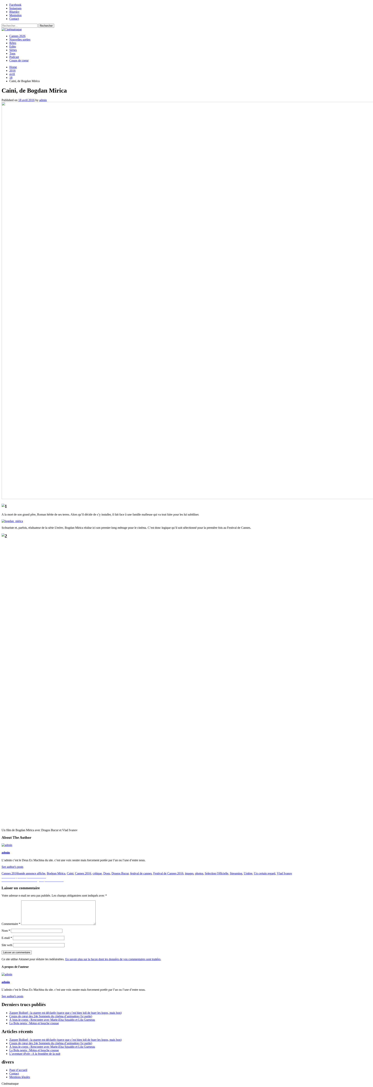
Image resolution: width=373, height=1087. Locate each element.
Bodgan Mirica (56, 873)
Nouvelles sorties (19, 39)
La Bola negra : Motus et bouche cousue (34, 1023)
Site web (7, 945)
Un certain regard (264, 873)
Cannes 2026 (17, 36)
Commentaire (11, 924)
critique (97, 873)
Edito (12, 46)
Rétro (12, 43)
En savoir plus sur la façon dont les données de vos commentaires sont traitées (112, 959)
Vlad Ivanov (284, 873)
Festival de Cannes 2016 (168, 873)
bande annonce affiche (31, 873)
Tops (12, 53)
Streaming (236, 873)
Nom (6, 930)
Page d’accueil (18, 1070)
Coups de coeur (19, 60)
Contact (14, 18)
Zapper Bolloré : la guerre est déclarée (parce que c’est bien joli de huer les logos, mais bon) (65, 1012)
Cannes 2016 (10, 873)
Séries (13, 50)
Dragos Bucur (120, 873)
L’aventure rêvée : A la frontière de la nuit (34, 1053)
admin (43, 100)
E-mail (7, 937)
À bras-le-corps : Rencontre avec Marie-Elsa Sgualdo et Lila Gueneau (52, 1019)
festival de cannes (141, 873)
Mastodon (15, 15)
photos (199, 873)
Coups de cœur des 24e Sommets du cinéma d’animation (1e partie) (50, 1016)
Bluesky (14, 11)
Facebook (15, 4)
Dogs (106, 873)
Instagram (15, 8)
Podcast (14, 57)
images (189, 873)
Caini (70, 873)
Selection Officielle (216, 873)
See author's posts (12, 866)
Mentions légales (19, 1077)
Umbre (248, 873)
